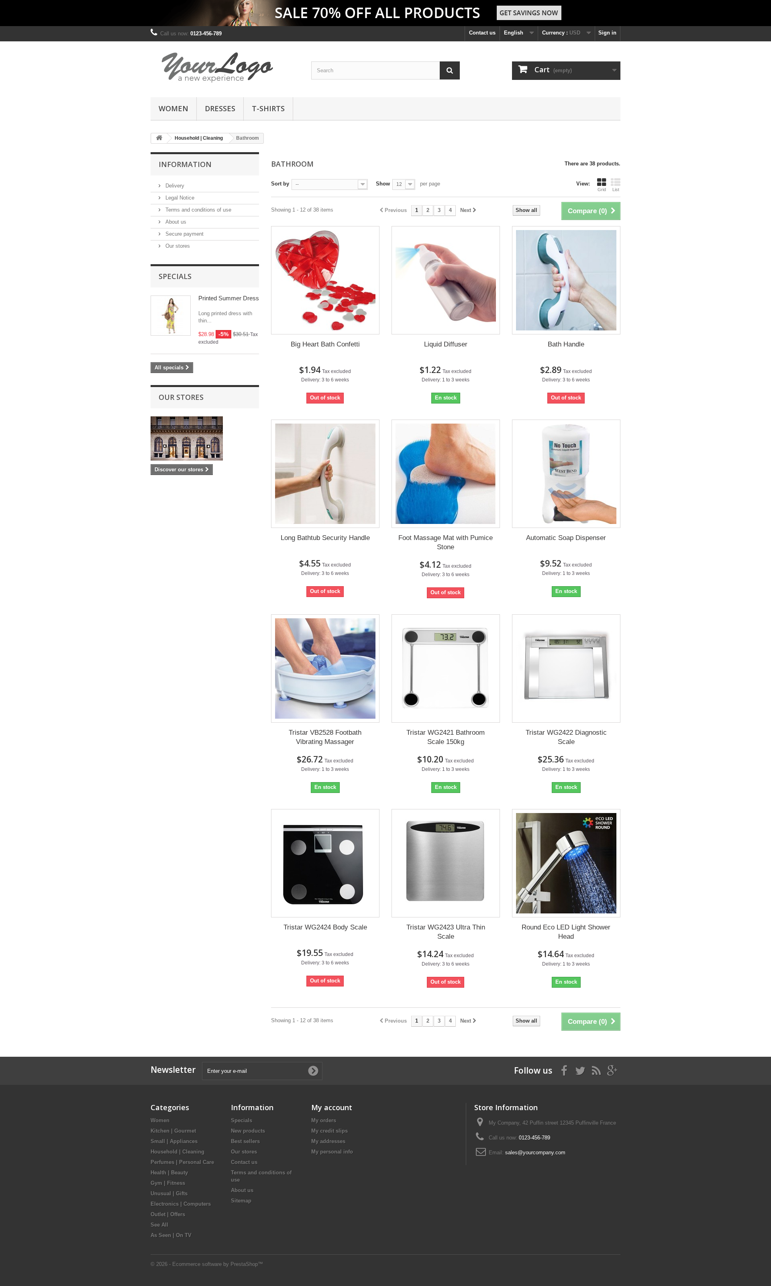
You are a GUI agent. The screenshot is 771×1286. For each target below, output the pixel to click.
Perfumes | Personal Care (182, 1162)
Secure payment (184, 234)
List (615, 189)
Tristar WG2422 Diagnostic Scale (566, 737)
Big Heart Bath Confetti (325, 344)
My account (331, 1107)
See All (159, 1225)
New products (248, 1131)
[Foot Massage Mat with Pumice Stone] (446, 474)
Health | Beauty (169, 1173)
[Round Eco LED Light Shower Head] (566, 863)
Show (383, 184)
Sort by (280, 184)
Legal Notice (179, 198)
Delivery (174, 186)
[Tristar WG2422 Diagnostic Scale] (566, 668)
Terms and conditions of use (197, 210)
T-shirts (268, 108)
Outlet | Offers (168, 1214)
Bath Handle (566, 344)
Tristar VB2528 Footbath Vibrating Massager (325, 737)
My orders (323, 1120)
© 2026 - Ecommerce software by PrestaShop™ (207, 1264)
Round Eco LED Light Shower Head (566, 931)
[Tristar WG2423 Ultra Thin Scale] (446, 863)
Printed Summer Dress (228, 298)
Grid (602, 189)
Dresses (220, 108)
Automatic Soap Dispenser (566, 538)
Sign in (607, 33)
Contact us (482, 33)
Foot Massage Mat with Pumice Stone (445, 542)
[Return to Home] (159, 138)
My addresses (328, 1141)
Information (185, 164)
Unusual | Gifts (169, 1193)
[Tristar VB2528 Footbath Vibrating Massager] (325, 668)
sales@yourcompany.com (535, 1152)
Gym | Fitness (168, 1183)
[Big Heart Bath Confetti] (325, 280)
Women (173, 108)
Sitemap (241, 1201)
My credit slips (329, 1131)
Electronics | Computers (181, 1204)
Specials (175, 276)
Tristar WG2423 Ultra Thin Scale (445, 931)
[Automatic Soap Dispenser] (566, 474)
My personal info (332, 1152)
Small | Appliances (174, 1141)
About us (175, 222)
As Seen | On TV (171, 1235)
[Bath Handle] (566, 280)
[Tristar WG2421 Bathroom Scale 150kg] (446, 668)
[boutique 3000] (225, 67)
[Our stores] (205, 438)
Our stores (177, 246)
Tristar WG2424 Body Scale (325, 927)
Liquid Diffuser (445, 344)
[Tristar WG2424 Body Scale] (325, 863)
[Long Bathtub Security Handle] (325, 474)
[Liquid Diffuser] (446, 280)
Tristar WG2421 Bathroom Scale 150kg (445, 737)
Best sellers (245, 1141)
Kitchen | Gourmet (173, 1131)
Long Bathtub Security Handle (325, 538)
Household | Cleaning (177, 1152)
